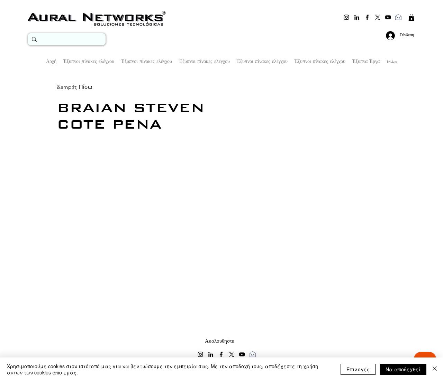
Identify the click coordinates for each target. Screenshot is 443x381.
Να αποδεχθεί (403, 369)
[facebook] (367, 17)
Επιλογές (358, 369)
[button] (411, 17)
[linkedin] (356, 17)
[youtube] (388, 17)
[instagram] (346, 17)
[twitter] (377, 17)
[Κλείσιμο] (435, 369)
